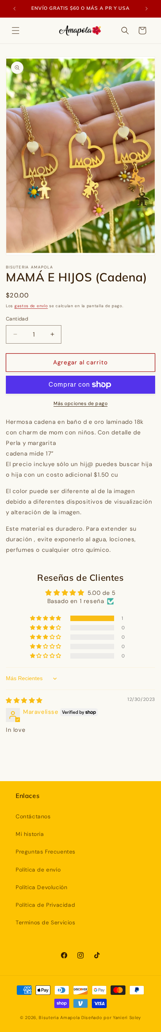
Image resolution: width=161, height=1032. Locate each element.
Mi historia (30, 833)
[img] (24, 700)
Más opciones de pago (80, 403)
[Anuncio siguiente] (146, 8)
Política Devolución (41, 887)
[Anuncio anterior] (14, 8)
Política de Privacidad (45, 904)
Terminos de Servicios (45, 922)
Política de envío (38, 869)
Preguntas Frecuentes (45, 851)
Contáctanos (33, 816)
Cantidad (17, 318)
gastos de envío (31, 305)
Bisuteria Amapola (59, 1017)
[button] (15, 30)
